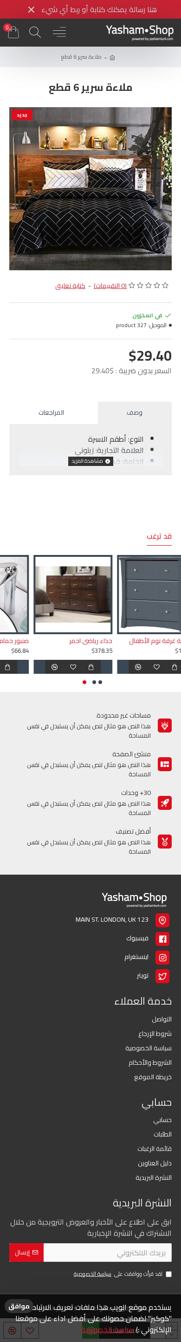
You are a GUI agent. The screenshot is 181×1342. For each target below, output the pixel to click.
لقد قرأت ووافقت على (118, 1274)
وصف (134, 412)
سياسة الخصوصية (107, 1329)
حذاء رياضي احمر (147, 641)
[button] (100, 682)
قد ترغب (159, 537)
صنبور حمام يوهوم (60, 641)
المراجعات (51, 412)
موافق (19, 1306)
